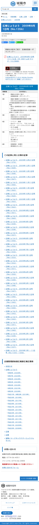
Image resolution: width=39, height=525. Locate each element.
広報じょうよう (6, 19)
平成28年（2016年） (15, 403)
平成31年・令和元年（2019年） (19, 394)
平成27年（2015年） (15, 406)
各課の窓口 (7, 513)
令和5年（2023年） (15, 382)
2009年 (17, 19)
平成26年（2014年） (15, 409)
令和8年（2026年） (15, 373)
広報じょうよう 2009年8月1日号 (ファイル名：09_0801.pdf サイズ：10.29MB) (20, 59)
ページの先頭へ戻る (29, 478)
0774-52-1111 (11, 516)
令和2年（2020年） (15, 391)
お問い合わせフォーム (10, 467)
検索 (35, 9)
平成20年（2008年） (15, 428)
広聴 (7, 435)
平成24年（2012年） (15, 416)
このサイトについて (28, 503)
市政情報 (13, 16)
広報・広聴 (23, 16)
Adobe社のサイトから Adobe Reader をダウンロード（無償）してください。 (19, 78)
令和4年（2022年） (15, 385)
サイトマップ (10, 503)
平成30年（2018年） (15, 397)
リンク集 (10, 507)
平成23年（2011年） (15, 419)
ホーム (5, 16)
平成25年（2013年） (15, 413)
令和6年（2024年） (15, 379)
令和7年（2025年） (15, 376)
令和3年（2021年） (15, 388)
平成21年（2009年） (15, 425)
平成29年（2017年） (15, 400)
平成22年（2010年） (15, 422)
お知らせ (9, 366)
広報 (31, 16)
